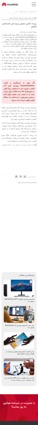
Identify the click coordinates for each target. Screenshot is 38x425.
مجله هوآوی (23, 12)
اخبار (16, 12)
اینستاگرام (15, 83)
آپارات (6, 83)
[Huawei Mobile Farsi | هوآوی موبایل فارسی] (10, 4)
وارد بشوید (21, 183)
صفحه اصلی (32, 12)
